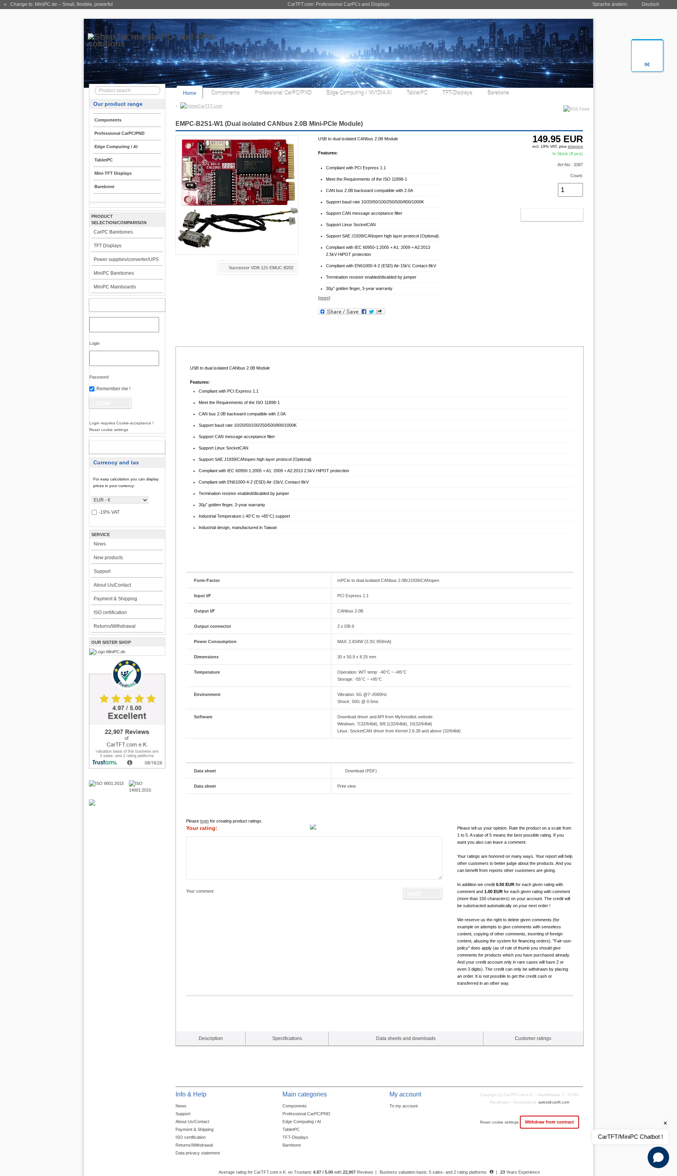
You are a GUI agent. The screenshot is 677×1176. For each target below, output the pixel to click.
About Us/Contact (112, 585)
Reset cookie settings (500, 1122)
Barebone (498, 93)
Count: (576, 175)
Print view (346, 786)
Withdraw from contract (549, 1122)
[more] (324, 297)
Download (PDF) (361, 770)
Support (102, 571)
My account (119, 305)
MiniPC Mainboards (115, 287)
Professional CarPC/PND (283, 93)
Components (225, 93)
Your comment (200, 891)
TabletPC (417, 93)
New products (108, 557)
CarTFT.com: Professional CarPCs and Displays (338, 4)
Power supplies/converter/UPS (126, 259)
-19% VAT (109, 512)
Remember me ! (113, 388)
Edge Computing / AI (301, 1121)
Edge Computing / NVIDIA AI (359, 93)
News (100, 544)
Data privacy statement (198, 1153)
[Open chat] (658, 1157)
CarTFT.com (210, 105)
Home (189, 93)
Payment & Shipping (115, 599)
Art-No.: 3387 (570, 164)
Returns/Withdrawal (115, 626)
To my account (403, 1106)
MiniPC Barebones (114, 273)
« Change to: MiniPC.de (58, 4)
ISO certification (110, 612)
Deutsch (650, 4)
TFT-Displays (457, 93)
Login (94, 343)
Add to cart (544, 215)
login (204, 821)
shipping (575, 146)
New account (118, 447)
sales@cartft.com (553, 1102)
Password (99, 377)
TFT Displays (107, 245)
